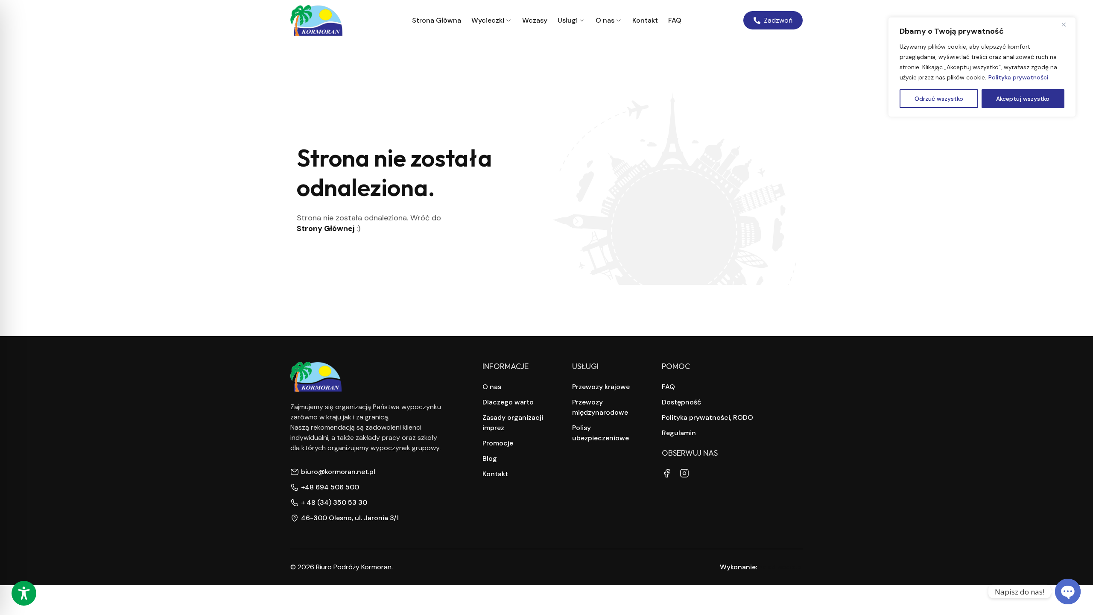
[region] (982, 67)
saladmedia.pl (781, 566)
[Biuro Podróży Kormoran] (316, 20)
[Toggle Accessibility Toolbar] (24, 593)
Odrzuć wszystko (939, 98)
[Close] (1067, 24)
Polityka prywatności (1018, 77)
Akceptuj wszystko (1022, 98)
